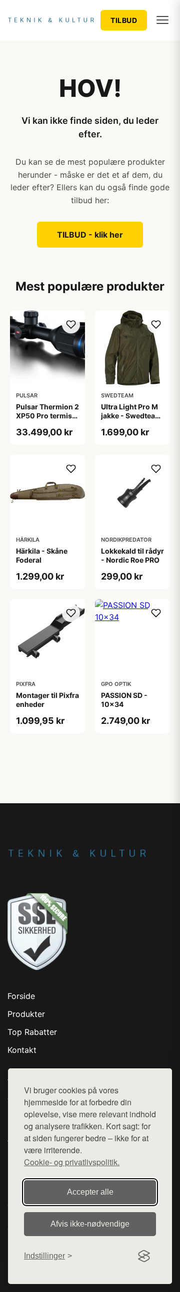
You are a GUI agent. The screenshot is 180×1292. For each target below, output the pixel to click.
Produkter (26, 1014)
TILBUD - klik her (90, 235)
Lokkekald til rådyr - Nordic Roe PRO (132, 555)
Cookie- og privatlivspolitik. (72, 1162)
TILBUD (123, 20)
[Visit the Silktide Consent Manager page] (144, 1256)
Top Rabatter (32, 1032)
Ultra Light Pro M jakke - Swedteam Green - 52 (131, 415)
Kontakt (22, 1050)
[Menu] (162, 20)
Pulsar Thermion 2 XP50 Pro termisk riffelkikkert (47, 415)
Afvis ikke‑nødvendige (90, 1224)
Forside (21, 996)
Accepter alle (90, 1192)
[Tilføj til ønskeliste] (71, 324)
